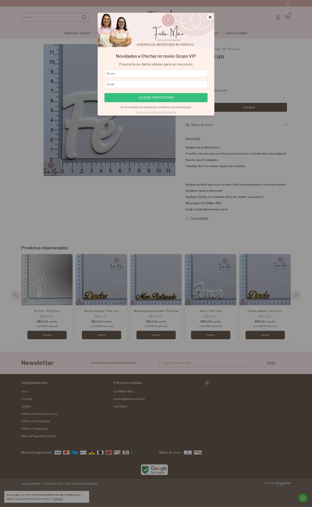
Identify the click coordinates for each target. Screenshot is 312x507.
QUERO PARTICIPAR (156, 97)
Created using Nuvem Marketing (156, 112)
